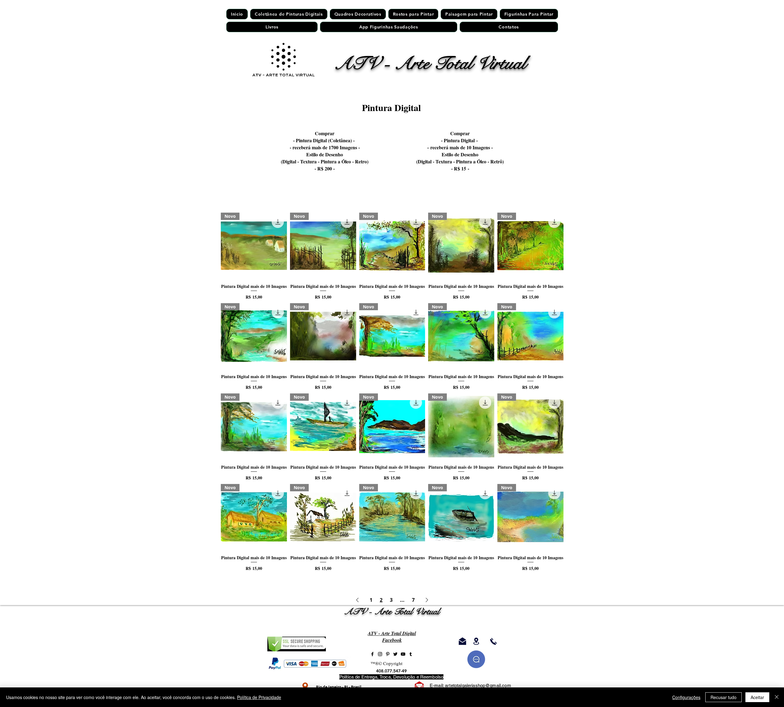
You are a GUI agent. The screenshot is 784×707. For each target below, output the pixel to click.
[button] (413, 14)
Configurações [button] (686, 697)
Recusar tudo (723, 697)
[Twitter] (395, 654)
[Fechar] (776, 697)
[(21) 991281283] (493, 641)
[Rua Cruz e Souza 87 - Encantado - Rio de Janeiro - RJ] (476, 641)
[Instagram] (380, 654)
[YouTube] (403, 654)
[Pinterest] (387, 654)
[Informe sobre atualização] (476, 659)
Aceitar (757, 697)
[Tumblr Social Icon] (410, 654)
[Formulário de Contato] (419, 686)
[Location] (305, 686)
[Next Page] (427, 600)
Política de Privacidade (259, 697)
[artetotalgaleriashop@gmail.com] (462, 641)
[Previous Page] (357, 600)
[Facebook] (372, 654)
